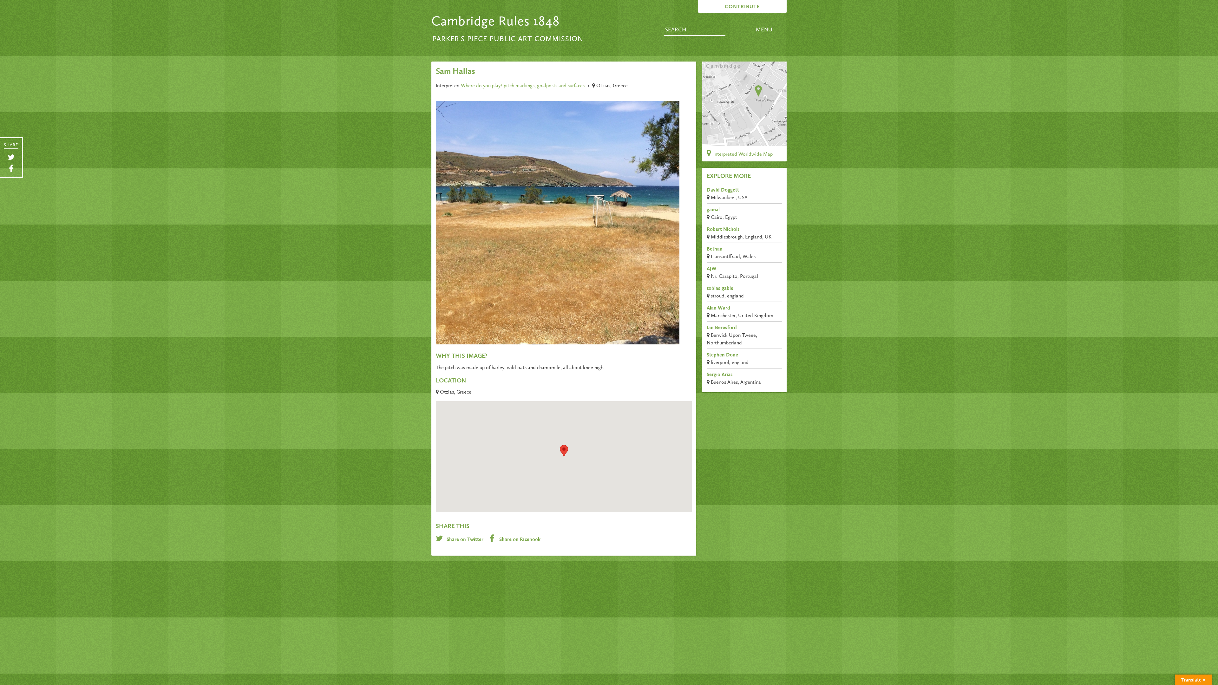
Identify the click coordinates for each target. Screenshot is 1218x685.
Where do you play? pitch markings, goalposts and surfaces (523, 85)
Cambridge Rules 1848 (495, 22)
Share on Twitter (465, 539)
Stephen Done (722, 355)
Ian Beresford (722, 327)
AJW (712, 268)
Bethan (715, 249)
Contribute (742, 7)
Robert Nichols (723, 229)
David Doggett (723, 190)
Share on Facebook (519, 539)
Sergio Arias (720, 374)
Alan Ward (718, 308)
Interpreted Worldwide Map (742, 154)
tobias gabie (720, 288)
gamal (713, 209)
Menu (764, 30)
